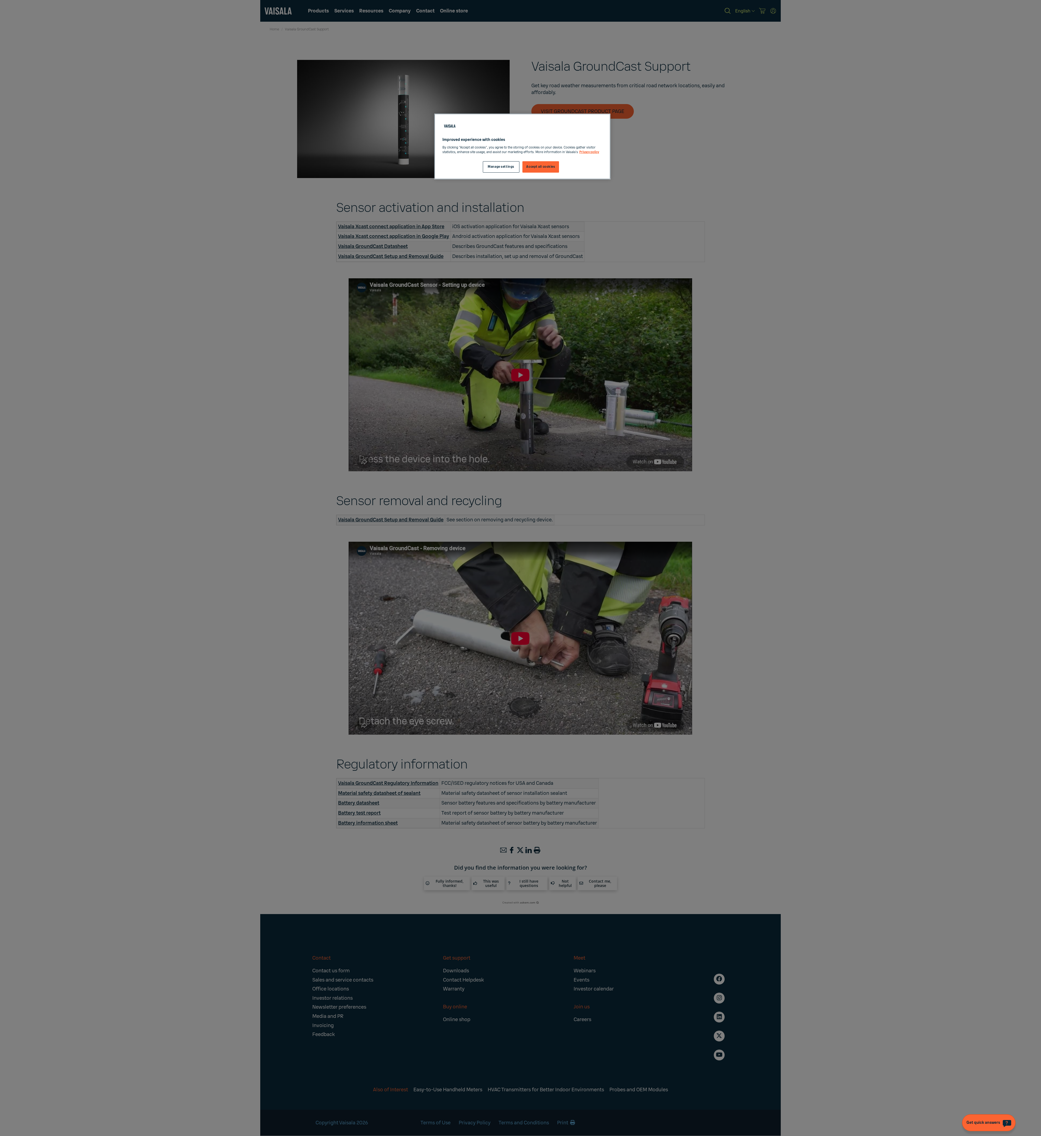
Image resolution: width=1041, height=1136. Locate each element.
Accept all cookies (540, 167)
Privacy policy (589, 152)
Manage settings (501, 167)
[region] (522, 146)
